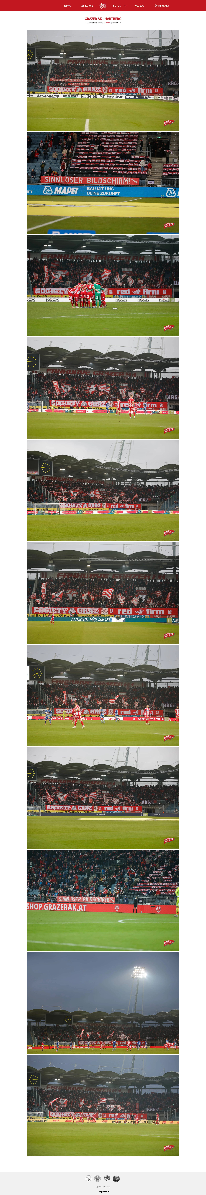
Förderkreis (162, 5)
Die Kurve (86, 5)
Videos (139, 5)
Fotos (117, 5)
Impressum (104, 1191)
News (67, 5)
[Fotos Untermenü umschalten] (125, 6)
